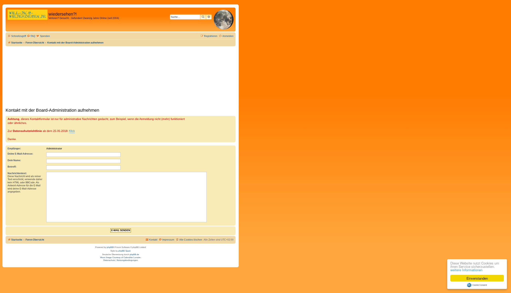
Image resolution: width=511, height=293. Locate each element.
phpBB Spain (124, 251)
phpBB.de (134, 254)
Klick (72, 130)
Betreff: (12, 166)
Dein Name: (14, 160)
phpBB (110, 247)
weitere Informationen (466, 269)
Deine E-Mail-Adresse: (20, 153)
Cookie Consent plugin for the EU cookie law (477, 285)
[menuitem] (31, 36)
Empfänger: (14, 148)
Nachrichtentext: (17, 173)
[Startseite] (28, 19)
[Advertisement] (121, 76)
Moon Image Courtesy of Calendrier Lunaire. (120, 257)
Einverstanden (477, 278)
